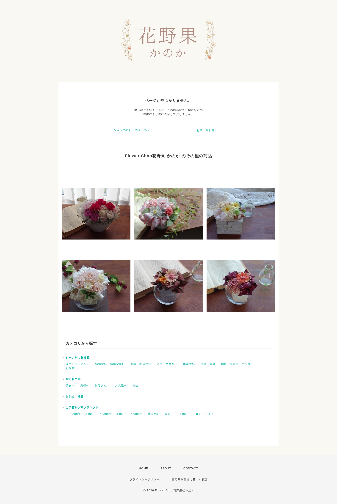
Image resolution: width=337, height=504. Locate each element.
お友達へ (121, 385)
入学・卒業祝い (167, 364)
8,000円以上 (204, 414)
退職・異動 (208, 364)
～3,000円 (73, 414)
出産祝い (189, 364)
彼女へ (70, 385)
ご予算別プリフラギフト (82, 407)
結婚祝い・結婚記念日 (110, 364)
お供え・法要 (75, 396)
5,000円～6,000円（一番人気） (138, 414)
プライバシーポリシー (144, 479)
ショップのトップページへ (131, 130)
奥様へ (84, 385)
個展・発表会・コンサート (239, 364)
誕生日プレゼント (78, 364)
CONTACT (190, 468)
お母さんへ (102, 385)
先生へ (137, 385)
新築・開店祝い (140, 364)
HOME (143, 468)
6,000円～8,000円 (178, 414)
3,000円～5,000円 (98, 414)
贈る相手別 (73, 379)
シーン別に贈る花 (78, 357)
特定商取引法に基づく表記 (189, 479)
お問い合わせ (206, 130)
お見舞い (72, 368)
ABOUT (165, 468)
